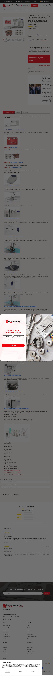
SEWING (7, 336)
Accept (20, 671)
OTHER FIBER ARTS (19, 339)
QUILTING (19, 336)
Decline (33, 671)
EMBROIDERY (7, 339)
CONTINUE (13, 345)
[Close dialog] (51, 315)
